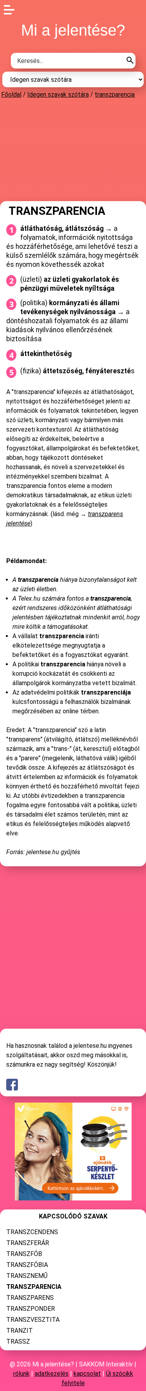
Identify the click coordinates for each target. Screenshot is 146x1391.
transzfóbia (27, 1265)
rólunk (21, 1373)
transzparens (30, 1297)
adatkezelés (52, 1373)
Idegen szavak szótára (58, 94)
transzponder (30, 1308)
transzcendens (32, 1232)
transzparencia (115, 94)
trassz (18, 1341)
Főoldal (11, 94)
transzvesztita (33, 1319)
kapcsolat (87, 1373)
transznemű (26, 1275)
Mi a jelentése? (73, 30)
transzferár (27, 1243)
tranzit (19, 1330)
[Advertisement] (73, 149)
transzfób (24, 1254)
